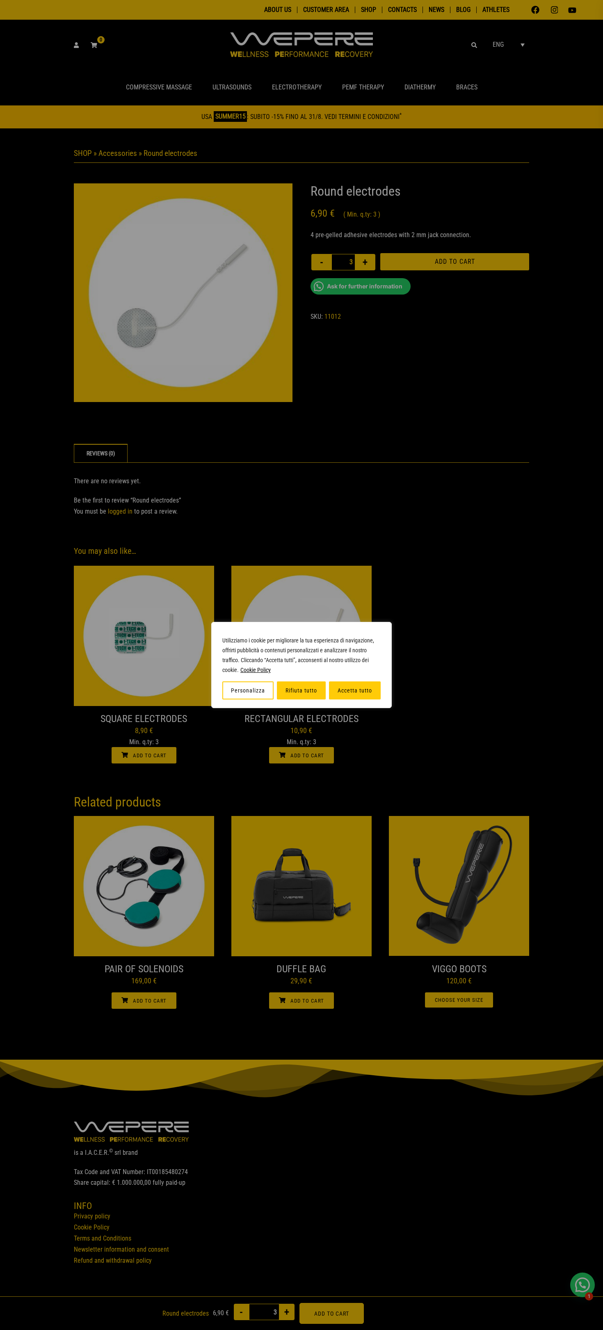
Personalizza (248, 690)
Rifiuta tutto (301, 690)
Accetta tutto (355, 690)
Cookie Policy (255, 670)
